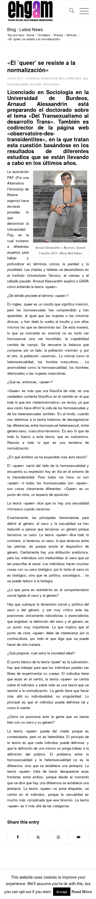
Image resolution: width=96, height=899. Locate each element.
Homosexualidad (17, 84)
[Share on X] (38, 837)
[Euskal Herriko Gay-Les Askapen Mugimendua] (40, 11)
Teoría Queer (51, 84)
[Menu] (81, 11)
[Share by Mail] (79, 837)
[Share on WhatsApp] (58, 837)
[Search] (69, 11)
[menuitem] (69, 11)
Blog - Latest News (25, 29)
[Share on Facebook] (17, 837)
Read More (81, 891)
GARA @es (73, 78)
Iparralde (35, 84)
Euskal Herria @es (53, 78)
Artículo (34, 78)
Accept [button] (61, 891)
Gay (85, 78)
